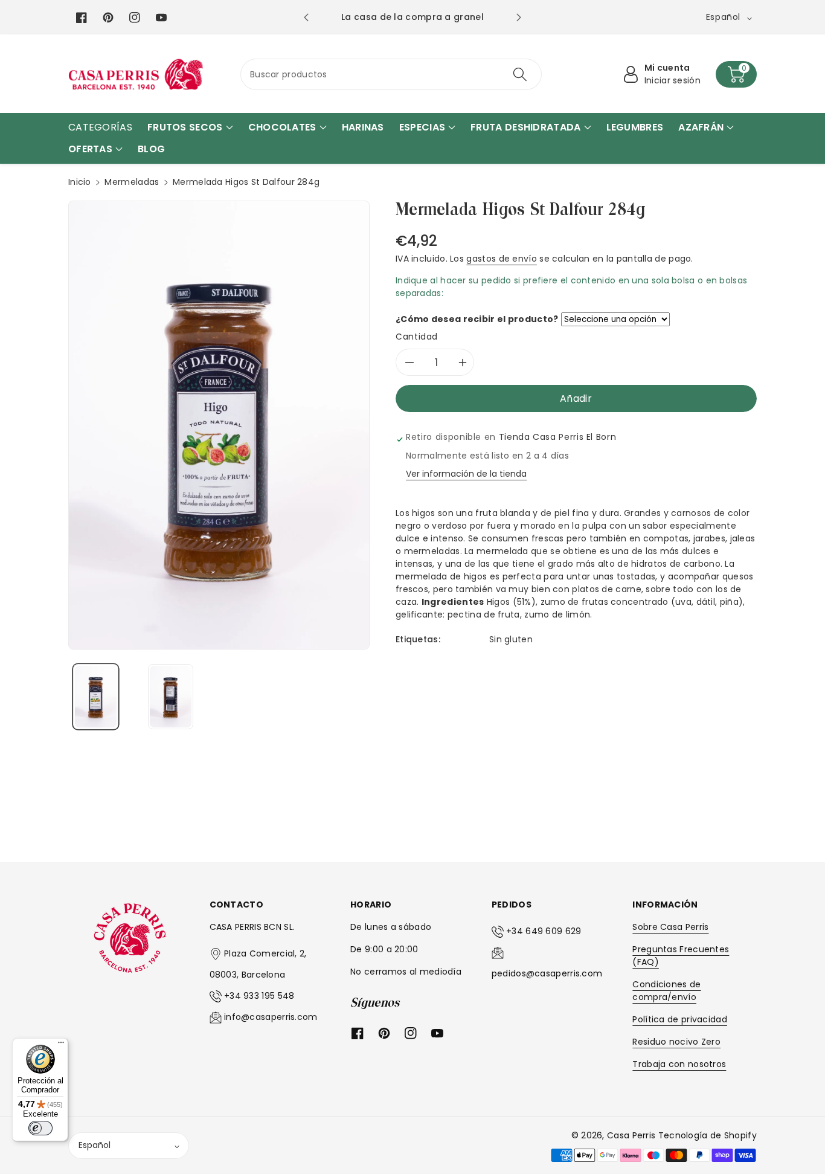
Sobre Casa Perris (670, 927)
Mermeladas (131, 182)
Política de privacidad (679, 1019)
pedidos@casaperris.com (547, 973)
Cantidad (417, 337)
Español (95, 1145)
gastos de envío (501, 259)
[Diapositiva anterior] (306, 17)
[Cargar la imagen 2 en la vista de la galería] (170, 696)
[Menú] (61, 1045)
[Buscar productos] (519, 74)
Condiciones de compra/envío (666, 990)
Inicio (79, 182)
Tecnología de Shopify (707, 1135)
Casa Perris (631, 1135)
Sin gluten (511, 639)
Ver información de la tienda (466, 474)
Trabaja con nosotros (679, 1064)
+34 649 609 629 (544, 931)
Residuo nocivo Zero (676, 1042)
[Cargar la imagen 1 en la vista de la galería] (95, 696)
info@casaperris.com (271, 1017)
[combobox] (391, 74)
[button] (736, 74)
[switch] (40, 1128)
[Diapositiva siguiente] (518, 17)
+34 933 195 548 (259, 996)
